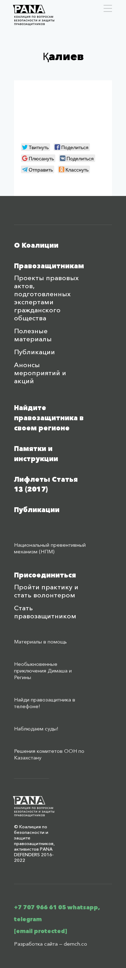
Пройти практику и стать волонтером (46, 591)
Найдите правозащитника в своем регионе (49, 418)
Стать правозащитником (45, 612)
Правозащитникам (49, 266)
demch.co (75, 943)
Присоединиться (45, 575)
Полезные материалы (33, 335)
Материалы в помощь (40, 641)
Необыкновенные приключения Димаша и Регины (43, 670)
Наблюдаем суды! (36, 728)
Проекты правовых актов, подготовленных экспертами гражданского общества (46, 298)
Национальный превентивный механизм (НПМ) (50, 548)
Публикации (34, 352)
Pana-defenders (33, 15)
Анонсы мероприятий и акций (40, 373)
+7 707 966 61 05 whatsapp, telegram (57, 913)
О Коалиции (36, 245)
